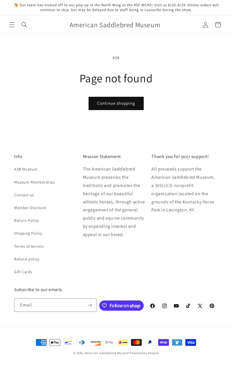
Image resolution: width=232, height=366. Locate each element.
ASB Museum (26, 169)
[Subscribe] (90, 305)
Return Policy (26, 220)
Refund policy (26, 259)
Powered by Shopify (144, 353)
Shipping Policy (28, 233)
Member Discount (30, 207)
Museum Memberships (34, 182)
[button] (12, 24)
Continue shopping (116, 103)
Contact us (24, 194)
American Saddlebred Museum (107, 353)
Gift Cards (23, 271)
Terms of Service (29, 246)
